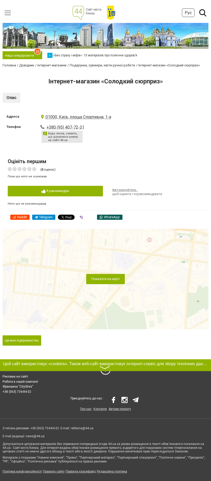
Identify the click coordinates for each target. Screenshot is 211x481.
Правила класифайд (81, 471)
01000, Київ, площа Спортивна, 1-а (78, 117)
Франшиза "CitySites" (18, 386)
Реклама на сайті (15, 376)
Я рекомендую (57, 191)
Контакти (100, 409)
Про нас (86, 409)
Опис (11, 97)
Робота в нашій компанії (20, 381)
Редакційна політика (112, 471)
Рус (188, 12)
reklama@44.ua (82, 428)
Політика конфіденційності (22, 471)
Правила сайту (54, 471)
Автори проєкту (120, 409)
